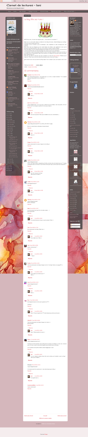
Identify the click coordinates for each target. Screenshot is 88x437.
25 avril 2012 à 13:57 (34, 208)
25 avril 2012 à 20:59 (34, 245)
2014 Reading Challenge (76, 66)
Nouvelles (72, 128)
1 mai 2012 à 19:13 (39, 385)
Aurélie (29, 160)
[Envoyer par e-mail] (36, 65)
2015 (9, 114)
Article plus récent (28, 415)
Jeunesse (72, 123)
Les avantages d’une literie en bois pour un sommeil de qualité (13, 66)
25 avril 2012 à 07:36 (36, 74)
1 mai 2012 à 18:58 (38, 376)
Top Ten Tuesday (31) (13, 141)
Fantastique (72, 119)
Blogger (46, 434)
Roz (28, 300)
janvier (10, 163)
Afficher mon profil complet (75, 36)
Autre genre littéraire (74, 111)
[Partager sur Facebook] (40, 65)
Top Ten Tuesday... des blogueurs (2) (13, 144)
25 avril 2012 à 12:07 (35, 181)
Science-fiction (73, 134)
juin (10, 132)
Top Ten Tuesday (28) (13, 155)
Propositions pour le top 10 (56, 11)
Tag (70, 212)
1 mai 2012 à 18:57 (38, 354)
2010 (9, 167)
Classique (72, 115)
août (10, 128)
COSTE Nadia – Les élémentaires (11, 93)
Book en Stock (11, 58)
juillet (10, 130)
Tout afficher (19, 107)
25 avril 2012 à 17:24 (34, 227)
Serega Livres (11, 70)
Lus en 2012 (72, 208)
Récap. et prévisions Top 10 (69, 11)
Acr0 (28, 102)
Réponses (31, 91)
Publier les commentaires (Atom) (48, 423)
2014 (9, 115)
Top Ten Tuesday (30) (13, 146)
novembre (11, 122)
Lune (29, 282)
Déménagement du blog (12, 104)
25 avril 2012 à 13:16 (36, 199)
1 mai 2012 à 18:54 (38, 218)
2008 (9, 170)
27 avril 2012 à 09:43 (36, 320)
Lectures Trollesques (12, 87)
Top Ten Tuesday (73, 214)
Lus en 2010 (72, 204)
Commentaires (75, 226)
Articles (73, 224)
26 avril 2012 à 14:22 (34, 282)
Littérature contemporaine (75, 125)
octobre (10, 124)
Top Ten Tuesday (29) (13, 153)
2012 (9, 119)
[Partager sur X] (39, 65)
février (10, 161)
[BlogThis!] (38, 65)
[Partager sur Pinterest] (42, 65)
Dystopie (71, 117)
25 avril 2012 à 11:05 (36, 121)
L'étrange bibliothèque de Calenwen (13, 50)
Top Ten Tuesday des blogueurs (74, 217)
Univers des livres (11, 103)
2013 (9, 117)
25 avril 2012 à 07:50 (35, 85)
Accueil (9, 11)
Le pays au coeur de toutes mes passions (13, 82)
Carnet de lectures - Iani (24, 5)
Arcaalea (29, 74)
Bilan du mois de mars (13, 157)
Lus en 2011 (72, 206)
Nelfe (29, 208)
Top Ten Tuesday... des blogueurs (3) (13, 137)
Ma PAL (15, 11)
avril (10, 135)
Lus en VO (72, 210)
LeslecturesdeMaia (31, 385)
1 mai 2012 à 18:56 (38, 290)
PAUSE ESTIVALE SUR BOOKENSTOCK (12, 59)
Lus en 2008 (72, 200)
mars (10, 159)
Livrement (10, 92)
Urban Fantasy (73, 136)
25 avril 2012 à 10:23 (34, 102)
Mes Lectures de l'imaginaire (14, 64)
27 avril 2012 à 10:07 (35, 339)
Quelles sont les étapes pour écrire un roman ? (13, 72)
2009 (9, 168)
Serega (29, 142)
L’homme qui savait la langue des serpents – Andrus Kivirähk (13, 53)
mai (10, 133)
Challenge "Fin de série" (33, 11)
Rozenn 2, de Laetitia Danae (13, 77)
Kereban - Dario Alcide (12, 88)
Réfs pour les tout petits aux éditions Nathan (13, 99)
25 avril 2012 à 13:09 (39, 133)
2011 (9, 165)
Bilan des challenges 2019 (13, 83)
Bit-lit (71, 113)
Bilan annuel (72, 194)
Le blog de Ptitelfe (11, 76)
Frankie (29, 263)
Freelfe (29, 181)
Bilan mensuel (72, 196)
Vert (28, 245)
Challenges (72, 198)
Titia (28, 227)
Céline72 (29, 320)
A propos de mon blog (32, 66)
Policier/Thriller (73, 130)
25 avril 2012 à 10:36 (39, 93)
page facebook (57, 55)
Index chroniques (22, 11)
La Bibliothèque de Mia (12, 98)
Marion (29, 339)
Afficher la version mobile (45, 418)
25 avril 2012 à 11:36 (35, 160)
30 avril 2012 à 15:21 (36, 364)
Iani (31, 93)
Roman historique (73, 132)
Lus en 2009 (72, 202)
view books (79, 74)
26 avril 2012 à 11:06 (35, 263)
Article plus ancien (62, 415)
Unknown (29, 121)
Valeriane (29, 199)
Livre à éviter (75, 184)
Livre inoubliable (76, 154)
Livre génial (75, 162)
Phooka (29, 85)
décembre (11, 121)
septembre (11, 126)
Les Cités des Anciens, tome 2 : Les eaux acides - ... (15, 148)
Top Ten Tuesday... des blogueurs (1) (13, 151)
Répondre (29, 81)
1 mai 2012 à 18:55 (38, 253)
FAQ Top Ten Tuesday (44, 11)
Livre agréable (75, 169)
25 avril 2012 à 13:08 (39, 112)
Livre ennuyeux (76, 177)
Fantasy (71, 121)
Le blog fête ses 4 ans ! (13, 139)
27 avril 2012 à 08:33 (34, 300)
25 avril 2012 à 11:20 (35, 142)
